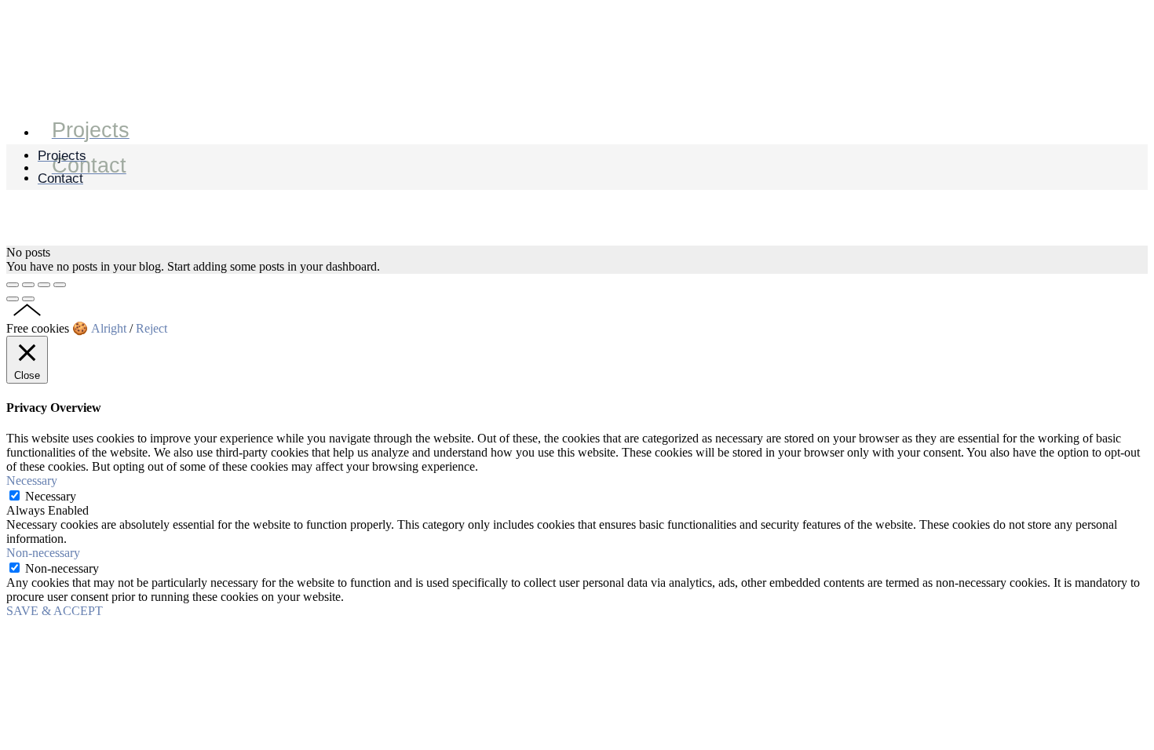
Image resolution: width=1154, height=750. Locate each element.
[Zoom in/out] (59, 284)
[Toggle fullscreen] (44, 284)
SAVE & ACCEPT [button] (54, 610)
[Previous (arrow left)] (12, 299)
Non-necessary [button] (43, 552)
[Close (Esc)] (12, 284)
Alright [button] (108, 328)
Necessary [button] (31, 480)
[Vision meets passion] (34, 93)
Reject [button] (151, 328)
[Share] (28, 284)
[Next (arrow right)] (28, 299)
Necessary (50, 496)
